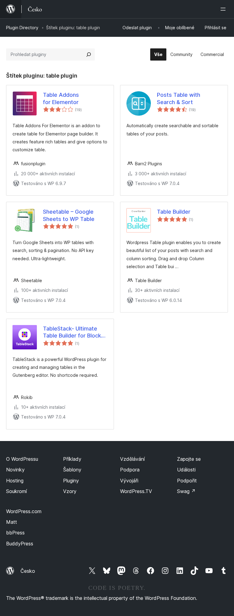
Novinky (15, 470)
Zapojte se (189, 459)
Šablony (72, 470)
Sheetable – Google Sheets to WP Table (68, 215)
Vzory (69, 491)
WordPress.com (23, 511)
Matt (11, 522)
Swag (186, 491)
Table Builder (173, 211)
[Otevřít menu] (224, 9)
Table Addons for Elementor (61, 98)
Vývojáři (129, 481)
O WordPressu (22, 459)
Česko (27, 571)
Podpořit (187, 481)
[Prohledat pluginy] (89, 54)
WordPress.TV (136, 491)
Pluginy (71, 481)
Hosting (14, 481)
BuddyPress (19, 544)
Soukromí (16, 491)
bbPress (15, 533)
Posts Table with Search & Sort (178, 98)
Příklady (72, 459)
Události (186, 470)
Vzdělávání (132, 459)
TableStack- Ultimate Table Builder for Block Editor (72, 332)
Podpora (130, 470)
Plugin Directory (22, 27)
